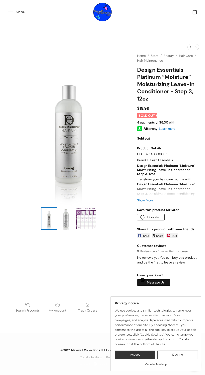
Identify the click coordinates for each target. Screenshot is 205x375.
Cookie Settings (91, 357)
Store (155, 56)
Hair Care (186, 56)
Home (141, 56)
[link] (156, 363)
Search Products (27, 310)
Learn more (167, 129)
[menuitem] (190, 47)
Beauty (169, 56)
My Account (57, 310)
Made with (102, 364)
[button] (102, 12)
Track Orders (87, 310)
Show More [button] (145, 200)
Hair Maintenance (150, 60)
